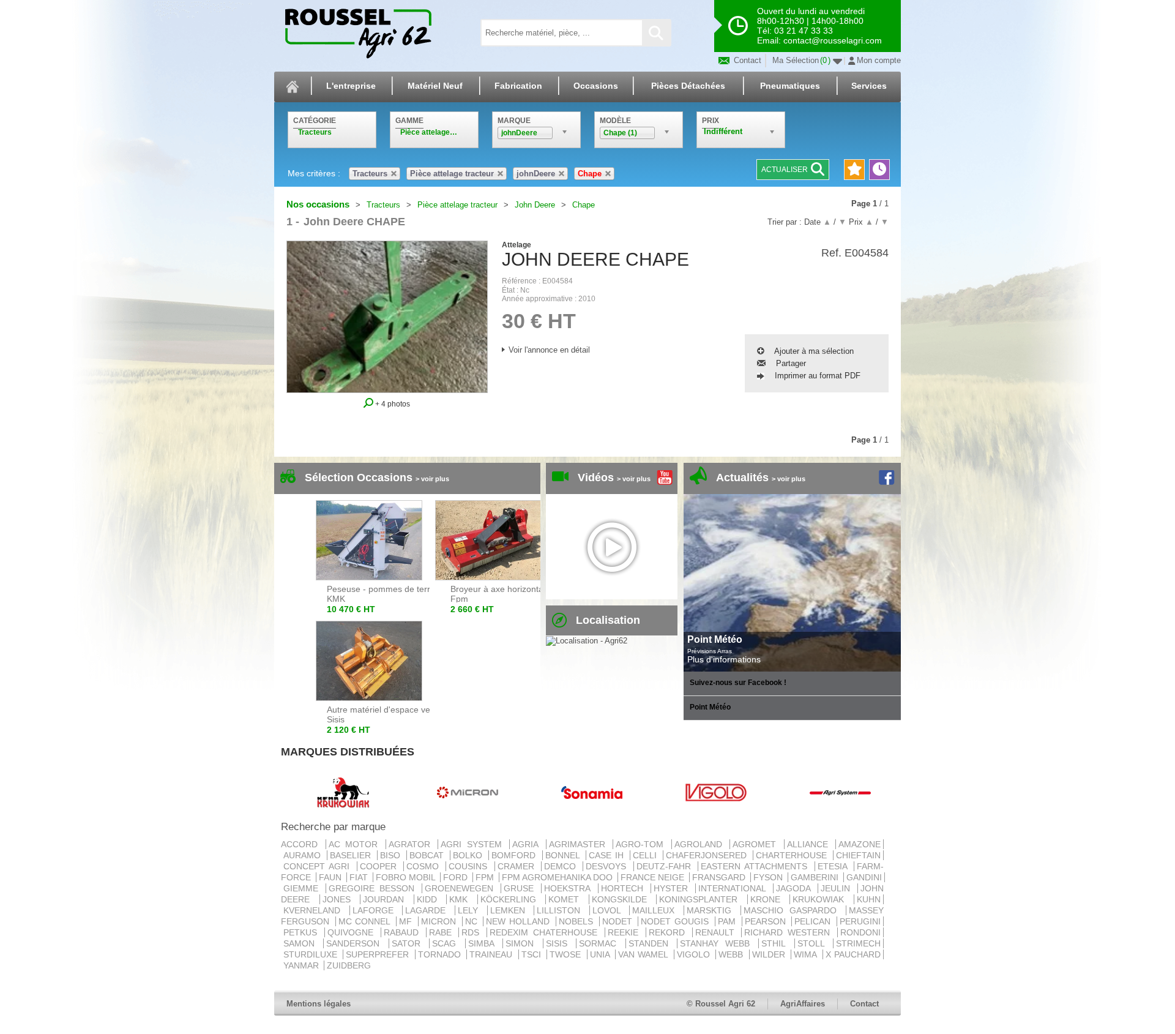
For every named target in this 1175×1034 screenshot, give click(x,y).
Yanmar (302, 965)
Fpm (486, 877)
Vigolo (695, 954)
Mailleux (656, 910)
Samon (302, 943)
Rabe (443, 932)
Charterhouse (793, 855)
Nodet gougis (676, 921)
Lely (471, 910)
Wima (806, 954)
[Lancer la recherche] (656, 32)
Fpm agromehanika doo (558, 877)
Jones (340, 899)
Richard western (789, 932)
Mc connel (366, 921)
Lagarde (428, 910)
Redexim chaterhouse (546, 932)
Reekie (625, 932)
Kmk (462, 899)
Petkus (302, 932)
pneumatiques (790, 86)
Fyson (769, 877)
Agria (527, 844)
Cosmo (424, 866)
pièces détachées (688, 86)
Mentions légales (318, 1003)
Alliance (810, 844)
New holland (519, 921)
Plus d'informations (724, 659)
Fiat (359, 877)
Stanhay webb (718, 943)
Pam (728, 921)
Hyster (673, 888)
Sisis (559, 943)
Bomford (515, 855)
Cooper (380, 866)
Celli (646, 855)
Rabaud (403, 932)
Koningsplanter (702, 899)
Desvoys (608, 866)
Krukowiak (822, 899)
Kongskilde (623, 899)
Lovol (609, 910)
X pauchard (853, 954)
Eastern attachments (756, 866)
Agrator (412, 844)
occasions (595, 86)
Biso (392, 855)
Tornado (441, 954)
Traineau (492, 954)
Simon (522, 943)
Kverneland (315, 910)
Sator (409, 943)
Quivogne (352, 932)
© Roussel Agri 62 (721, 1003)
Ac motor (356, 844)
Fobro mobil (407, 877)
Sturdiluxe (311, 954)
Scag (447, 943)
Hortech (624, 888)
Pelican (814, 921)
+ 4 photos (391, 404)
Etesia (834, 866)
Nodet (619, 921)
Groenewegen (461, 888)
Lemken (511, 910)
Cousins (470, 866)
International (734, 888)
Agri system (474, 844)
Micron (440, 921)
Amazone (859, 844)
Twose (567, 954)
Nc (473, 921)
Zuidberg (349, 965)
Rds (472, 932)
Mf (407, 921)
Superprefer (379, 954)
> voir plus (432, 478)
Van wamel (644, 954)
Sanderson (356, 943)
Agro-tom (642, 844)
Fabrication (518, 86)
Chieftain (858, 855)
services (869, 86)
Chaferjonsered (708, 855)
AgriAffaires (802, 1003)
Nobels (578, 921)
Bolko (469, 855)
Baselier (352, 855)
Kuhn (869, 899)
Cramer (518, 866)
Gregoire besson (374, 888)
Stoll (813, 943)
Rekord (669, 932)
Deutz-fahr (665, 866)
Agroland (701, 844)
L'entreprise (351, 86)
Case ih (608, 855)
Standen (651, 943)
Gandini (864, 877)
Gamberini (816, 877)
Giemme (303, 888)
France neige (654, 877)
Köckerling (511, 899)
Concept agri (318, 866)
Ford (456, 877)
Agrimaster (580, 844)
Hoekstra (569, 888)
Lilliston (562, 910)
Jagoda (795, 888)
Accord (302, 844)
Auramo (303, 855)
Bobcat (428, 855)
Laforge (376, 910)
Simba (484, 943)
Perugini (860, 921)
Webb (732, 954)
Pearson (767, 921)
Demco (562, 866)
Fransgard (720, 877)
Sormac (600, 943)
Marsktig (712, 910)
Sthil (776, 943)
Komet (567, 899)
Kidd (430, 899)
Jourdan (387, 899)
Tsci (532, 954)
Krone (769, 899)
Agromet (757, 844)
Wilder (770, 954)
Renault (717, 932)
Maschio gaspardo (793, 910)
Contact (746, 60)
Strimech (858, 943)
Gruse (521, 888)
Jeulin (838, 888)
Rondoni (860, 932)
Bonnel (564, 855)
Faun (331, 877)
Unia (601, 954)
